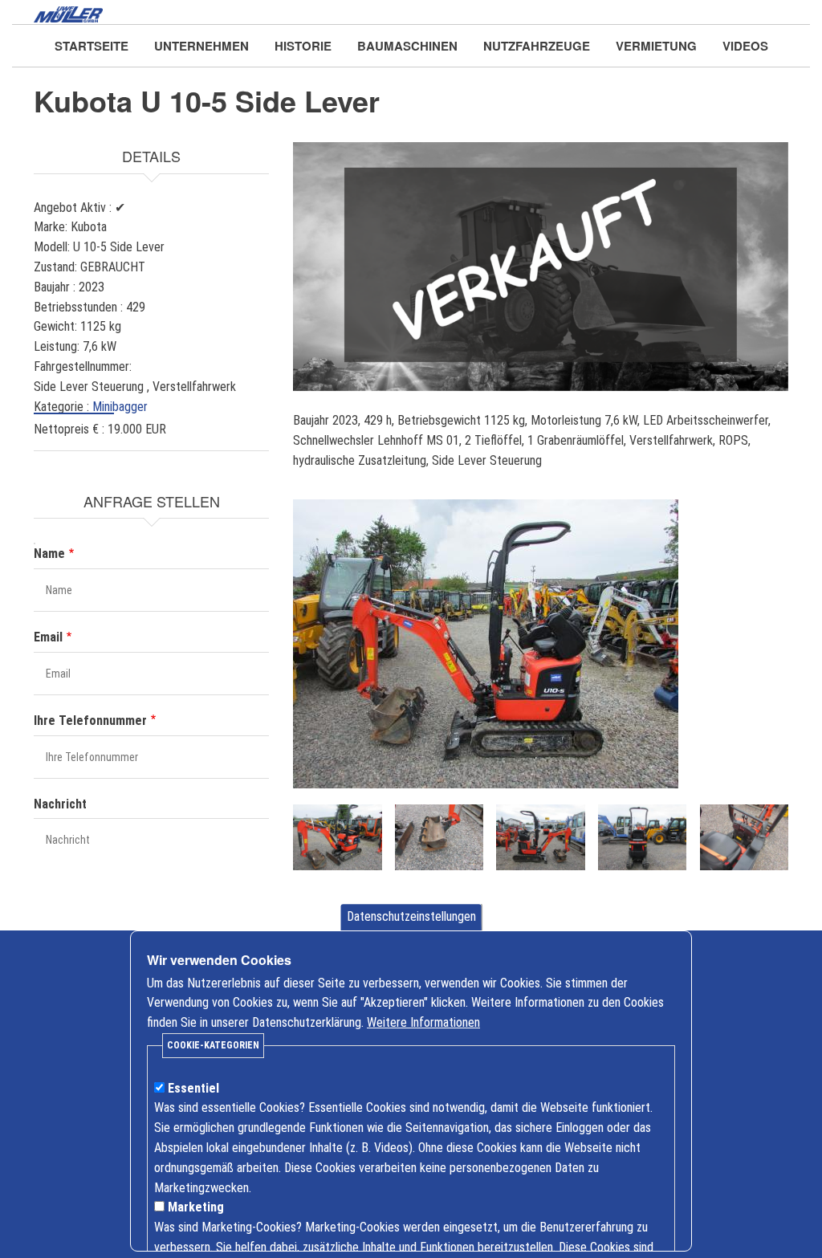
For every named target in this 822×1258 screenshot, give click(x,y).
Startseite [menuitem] (91, 46)
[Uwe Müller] (68, 13)
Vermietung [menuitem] (656, 46)
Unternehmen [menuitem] (201, 46)
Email (48, 637)
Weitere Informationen (423, 1022)
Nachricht (60, 804)
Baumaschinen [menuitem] (407, 46)
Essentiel (193, 1088)
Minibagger (120, 406)
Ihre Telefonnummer (90, 720)
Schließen (680, 931)
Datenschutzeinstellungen (411, 916)
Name (49, 553)
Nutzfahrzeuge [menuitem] (536, 46)
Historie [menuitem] (303, 46)
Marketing (196, 1207)
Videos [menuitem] (745, 46)
